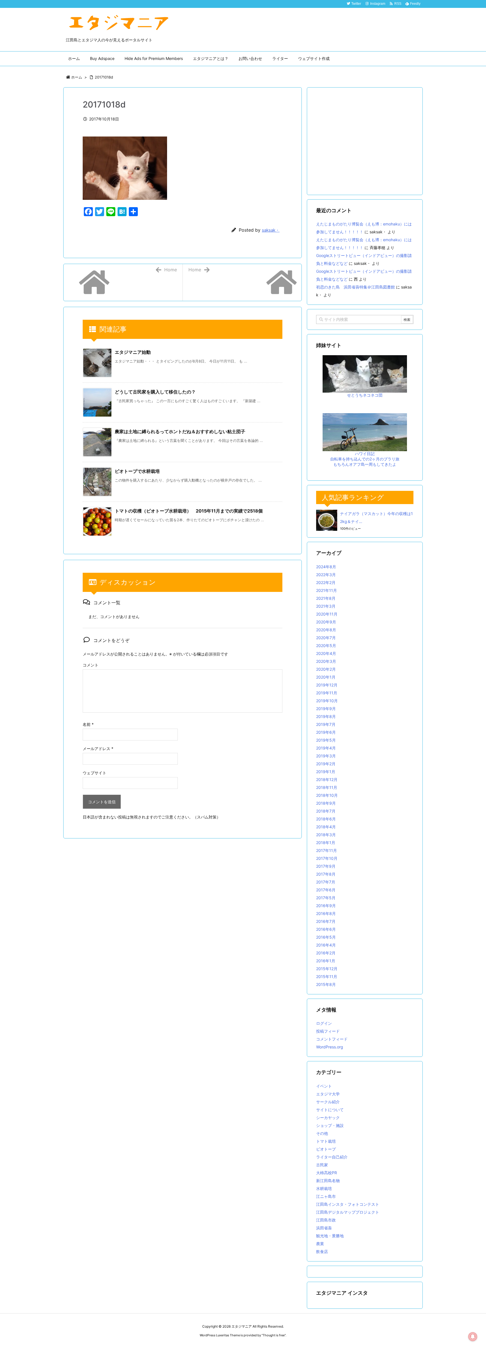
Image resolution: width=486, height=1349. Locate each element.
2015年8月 (326, 984)
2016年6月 (326, 929)
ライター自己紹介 (332, 1157)
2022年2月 (326, 582)
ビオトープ (326, 1149)
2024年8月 (326, 566)
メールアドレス (98, 748)
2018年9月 (326, 803)
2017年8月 (326, 874)
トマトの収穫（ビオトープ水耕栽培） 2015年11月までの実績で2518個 (189, 511)
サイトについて (330, 1109)
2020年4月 (326, 653)
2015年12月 (327, 968)
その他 (322, 1133)
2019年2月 (326, 763)
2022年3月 (326, 574)
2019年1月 (325, 771)
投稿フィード (328, 1031)
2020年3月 (326, 661)
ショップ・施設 (330, 1125)
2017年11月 (326, 850)
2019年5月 (326, 740)
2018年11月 (326, 787)
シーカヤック (328, 1117)
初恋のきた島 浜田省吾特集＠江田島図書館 (355, 287)
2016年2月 (326, 952)
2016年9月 (326, 905)
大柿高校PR (326, 1172)
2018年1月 (325, 842)
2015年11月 (326, 976)
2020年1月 (326, 677)
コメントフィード (332, 1039)
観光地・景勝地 (330, 1235)
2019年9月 (326, 708)
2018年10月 (327, 795)
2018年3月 (326, 834)
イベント (324, 1086)
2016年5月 (326, 937)
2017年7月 (325, 882)
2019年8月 (326, 716)
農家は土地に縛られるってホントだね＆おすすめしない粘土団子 (180, 431)
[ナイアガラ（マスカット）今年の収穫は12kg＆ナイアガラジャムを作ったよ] (326, 520)
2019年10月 (327, 700)
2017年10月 (327, 858)
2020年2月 (326, 669)
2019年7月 (326, 724)
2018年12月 (327, 779)
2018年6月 (326, 818)
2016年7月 (326, 921)
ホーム (76, 77)
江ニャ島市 (326, 1196)
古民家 (322, 1164)
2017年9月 (326, 866)
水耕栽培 (324, 1188)
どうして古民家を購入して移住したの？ (155, 392)
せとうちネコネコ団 (364, 395)
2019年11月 (326, 692)
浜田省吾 (324, 1227)
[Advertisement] (364, 142)
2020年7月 (326, 637)
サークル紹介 (328, 1101)
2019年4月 (326, 748)
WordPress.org (329, 1046)
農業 (320, 1243)
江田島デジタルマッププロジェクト (347, 1212)
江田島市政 (326, 1220)
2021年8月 (326, 598)
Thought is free (274, 1335)
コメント (90, 665)
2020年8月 (326, 629)
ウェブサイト (94, 772)
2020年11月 (327, 614)
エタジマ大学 (328, 1093)
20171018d (104, 77)
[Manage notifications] (472, 1336)
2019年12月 (327, 685)
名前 (88, 724)
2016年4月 (326, 945)
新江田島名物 (328, 1180)
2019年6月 (326, 732)
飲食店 (322, 1251)
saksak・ (271, 230)
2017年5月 (326, 897)
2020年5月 (326, 645)
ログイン (324, 1023)
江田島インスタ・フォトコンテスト (347, 1204)
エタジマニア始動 (133, 352)
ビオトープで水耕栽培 (137, 471)
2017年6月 (326, 889)
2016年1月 (325, 960)
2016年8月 (326, 913)
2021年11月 (326, 590)
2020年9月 (326, 621)
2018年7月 (326, 811)
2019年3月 (326, 755)
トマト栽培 (326, 1141)
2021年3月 (326, 606)
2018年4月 (326, 826)
